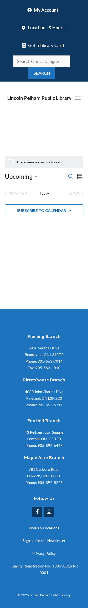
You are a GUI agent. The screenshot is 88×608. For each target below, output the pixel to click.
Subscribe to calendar (41, 210)
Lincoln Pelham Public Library (39, 98)
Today (44, 193)
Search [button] (41, 73)
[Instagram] (49, 512)
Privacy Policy (44, 553)
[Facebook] (37, 512)
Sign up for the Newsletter (44, 540)
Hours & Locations (44, 528)
